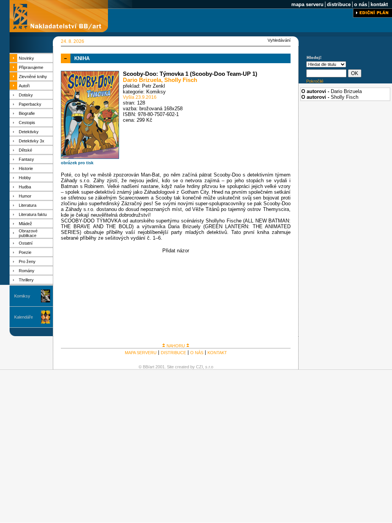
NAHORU (175, 345)
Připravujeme (31, 67)
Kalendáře (23, 317)
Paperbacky (30, 104)
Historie (26, 168)
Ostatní (26, 243)
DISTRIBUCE (173, 352)
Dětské (25, 150)
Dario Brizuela (142, 80)
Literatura (27, 205)
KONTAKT (217, 352)
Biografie (27, 113)
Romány (26, 270)
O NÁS (196, 352)
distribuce (338, 4)
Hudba (25, 187)
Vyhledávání (279, 40)
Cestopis (27, 122)
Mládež (25, 223)
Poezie (25, 252)
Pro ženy (27, 261)
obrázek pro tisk (77, 162)
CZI (199, 366)
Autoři (24, 85)
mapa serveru (307, 4)
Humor (25, 196)
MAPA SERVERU (141, 352)
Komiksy (22, 296)
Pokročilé (314, 81)
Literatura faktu (33, 214)
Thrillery (26, 280)
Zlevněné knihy (33, 76)
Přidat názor (175, 250)
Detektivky (29, 131)
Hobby (25, 177)
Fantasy (26, 159)
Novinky (26, 58)
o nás (361, 4)
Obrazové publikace (28, 233)
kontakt (379, 4)
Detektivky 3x (31, 141)
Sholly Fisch (180, 80)
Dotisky (26, 95)
